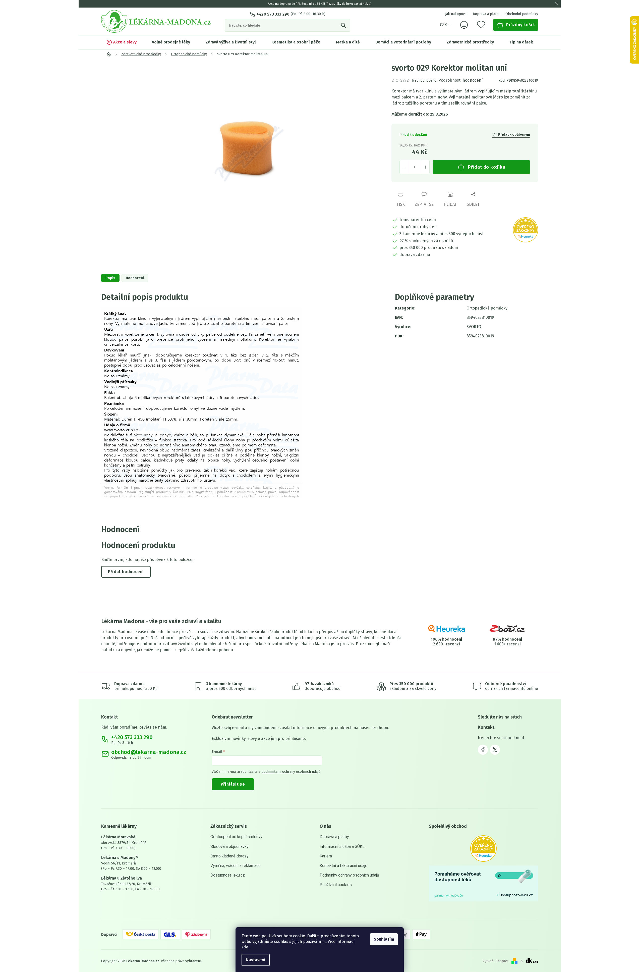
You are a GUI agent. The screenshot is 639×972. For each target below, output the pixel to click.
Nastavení (255, 959)
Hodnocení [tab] (135, 278)
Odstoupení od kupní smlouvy (236, 836)
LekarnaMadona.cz (483, 750)
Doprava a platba (486, 14)
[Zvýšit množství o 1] (425, 167)
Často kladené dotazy (229, 856)
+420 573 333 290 (273, 14)
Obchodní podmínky (521, 14)
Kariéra (326, 856)
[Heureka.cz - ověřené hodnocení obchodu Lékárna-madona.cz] (483, 848)
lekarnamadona (495, 750)
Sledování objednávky (229, 846)
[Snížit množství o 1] (403, 167)
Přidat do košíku (486, 167)
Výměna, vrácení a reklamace (235, 865)
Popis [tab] (110, 278)
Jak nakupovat (456, 14)
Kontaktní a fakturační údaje (343, 865)
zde (245, 947)
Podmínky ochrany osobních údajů (349, 875)
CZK (443, 24)
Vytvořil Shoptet (495, 961)
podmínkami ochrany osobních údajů (290, 772)
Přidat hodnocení (126, 571)
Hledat (344, 25)
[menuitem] (121, 42)
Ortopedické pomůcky (487, 308)
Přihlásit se (233, 784)
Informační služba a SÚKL (342, 846)
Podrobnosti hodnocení (460, 80)
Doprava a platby (334, 836)
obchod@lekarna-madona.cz (148, 752)
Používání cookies (336, 884)
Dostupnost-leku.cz (227, 875)
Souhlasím (384, 939)
